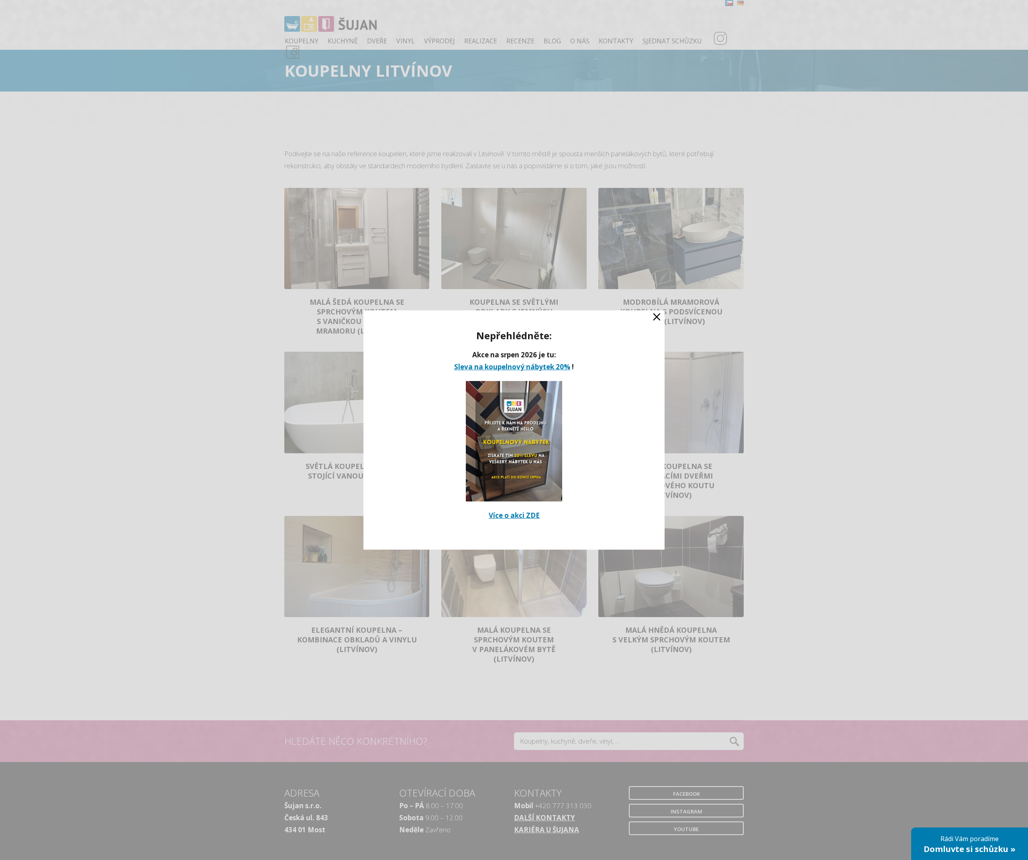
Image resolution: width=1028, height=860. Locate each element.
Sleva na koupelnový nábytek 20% (512, 366)
